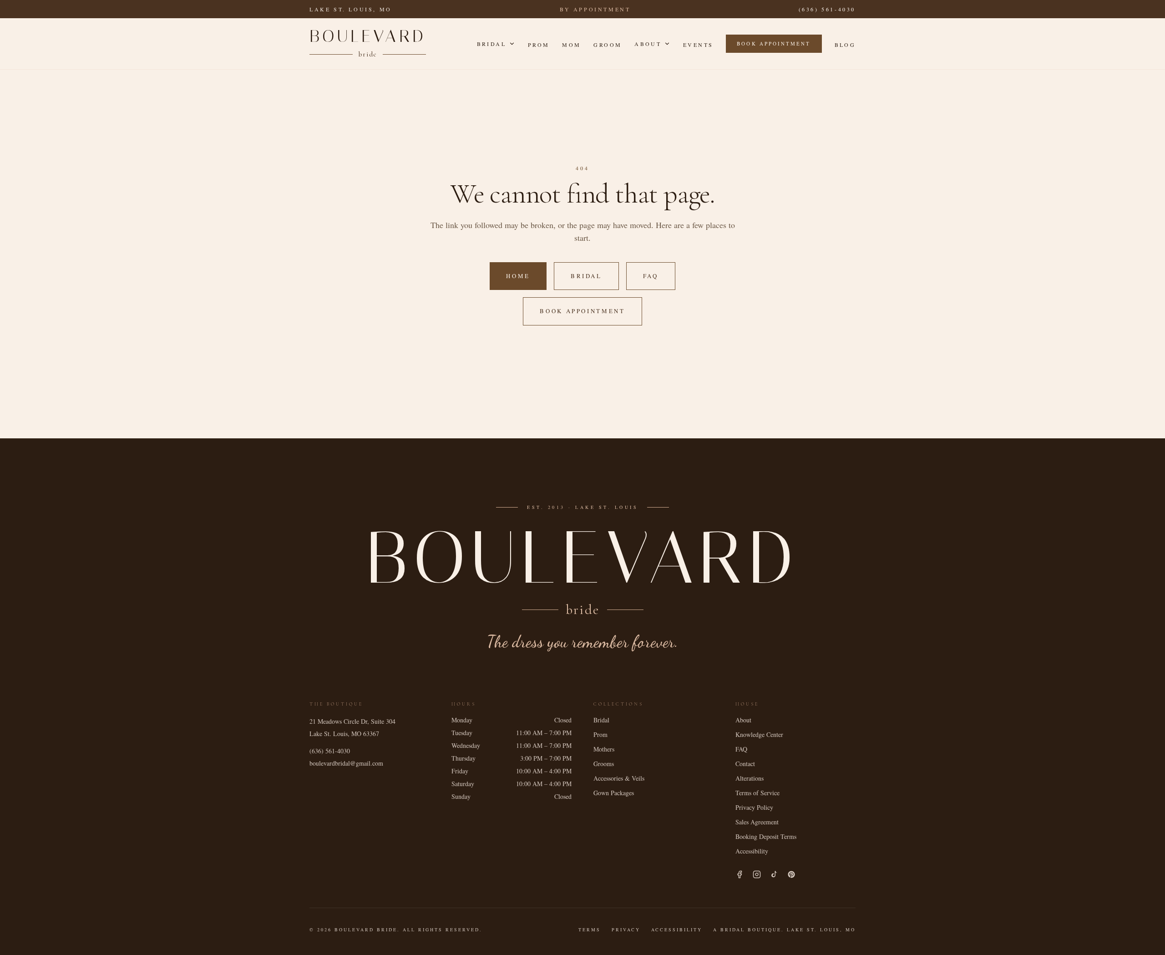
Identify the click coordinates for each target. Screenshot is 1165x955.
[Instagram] (757, 874)
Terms (589, 929)
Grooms (603, 763)
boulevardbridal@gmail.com (346, 763)
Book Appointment (773, 43)
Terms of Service (757, 792)
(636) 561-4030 (827, 9)
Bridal (491, 43)
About (647, 43)
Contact (745, 763)
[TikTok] (774, 874)
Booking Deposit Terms (765, 836)
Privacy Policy (754, 807)
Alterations (749, 778)
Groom (607, 44)
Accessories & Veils (618, 778)
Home (518, 276)
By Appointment (595, 9)
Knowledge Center (759, 734)
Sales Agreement (757, 822)
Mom (571, 44)
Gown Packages (613, 792)
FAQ (650, 276)
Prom (538, 44)
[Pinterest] (791, 874)
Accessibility (751, 851)
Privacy (626, 929)
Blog (845, 44)
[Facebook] (739, 874)
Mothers (603, 749)
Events (698, 44)
